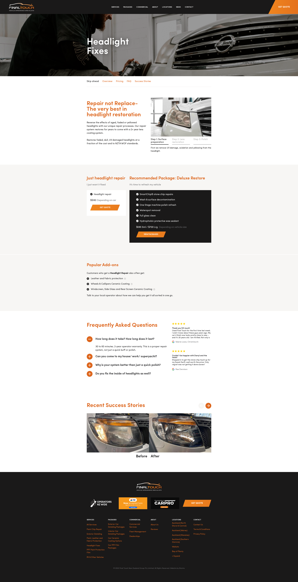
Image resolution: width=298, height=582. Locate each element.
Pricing (119, 81)
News (178, 7)
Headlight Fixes (93, 546)
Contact (189, 7)
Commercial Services (134, 525)
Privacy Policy (199, 534)
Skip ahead (93, 81)
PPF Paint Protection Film (96, 551)
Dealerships (134, 536)
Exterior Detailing (94, 534)
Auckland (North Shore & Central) (179, 524)
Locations (167, 7)
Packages (127, 7)
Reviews (154, 529)
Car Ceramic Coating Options (115, 539)
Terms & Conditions (201, 529)
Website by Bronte (177, 568)
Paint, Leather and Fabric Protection (95, 539)
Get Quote (284, 7)
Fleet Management (137, 532)
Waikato (175, 547)
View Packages (151, 234)
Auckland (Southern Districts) (180, 541)
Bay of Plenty (177, 551)
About (155, 7)
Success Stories (143, 81)
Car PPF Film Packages (113, 546)
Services (115, 7)
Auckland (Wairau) (179, 531)
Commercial (142, 7)
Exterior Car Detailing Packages (116, 525)
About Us (154, 525)
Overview (107, 81)
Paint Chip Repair (94, 529)
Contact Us (198, 525)
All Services (92, 525)
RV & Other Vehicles (95, 557)
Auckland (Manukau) (180, 535)
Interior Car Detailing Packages (116, 532)
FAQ (129, 81)
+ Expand (176, 556)
